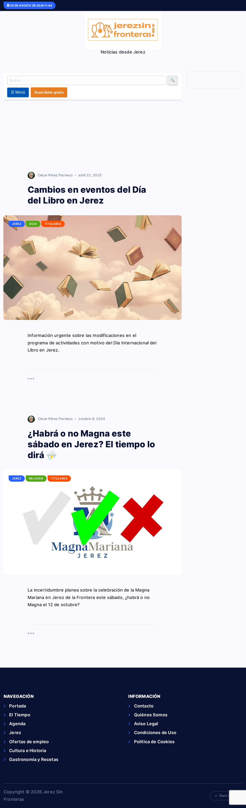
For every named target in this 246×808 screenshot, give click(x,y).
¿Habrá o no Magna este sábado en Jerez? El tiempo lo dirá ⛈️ (91, 444)
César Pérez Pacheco (55, 175)
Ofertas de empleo (29, 741)
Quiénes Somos (150, 714)
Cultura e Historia (27, 750)
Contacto (144, 705)
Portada (17, 705)
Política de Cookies (154, 741)
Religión (36, 478)
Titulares (53, 224)
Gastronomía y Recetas (33, 759)
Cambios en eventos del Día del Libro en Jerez (87, 195)
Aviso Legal (146, 723)
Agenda (17, 723)
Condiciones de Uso (155, 732)
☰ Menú (18, 92)
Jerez (16, 224)
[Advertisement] (92, 136)
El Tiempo (19, 714)
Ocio (33, 224)
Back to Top (228, 795)
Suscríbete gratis (49, 92)
